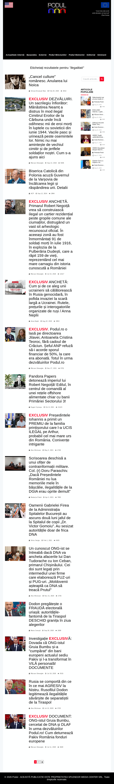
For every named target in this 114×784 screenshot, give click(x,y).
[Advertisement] (57, 35)
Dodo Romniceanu (100, 127)
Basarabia (32, 55)
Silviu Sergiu (35, 540)
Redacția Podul (36, 497)
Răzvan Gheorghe (37, 163)
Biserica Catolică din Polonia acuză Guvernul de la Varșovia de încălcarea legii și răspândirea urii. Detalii (49, 179)
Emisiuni (102, 55)
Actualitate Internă (15, 55)
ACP (32, 193)
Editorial (91, 55)
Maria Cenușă (36, 630)
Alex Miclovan (36, 450)
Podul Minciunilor (58, 55)
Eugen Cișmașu (36, 407)
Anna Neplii (35, 321)
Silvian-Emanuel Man (38, 91)
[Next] (42, 762)
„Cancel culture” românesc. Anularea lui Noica (48, 80)
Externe (43, 55)
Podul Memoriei (76, 55)
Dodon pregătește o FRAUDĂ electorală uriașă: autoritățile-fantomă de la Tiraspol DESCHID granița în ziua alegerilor (50, 614)
